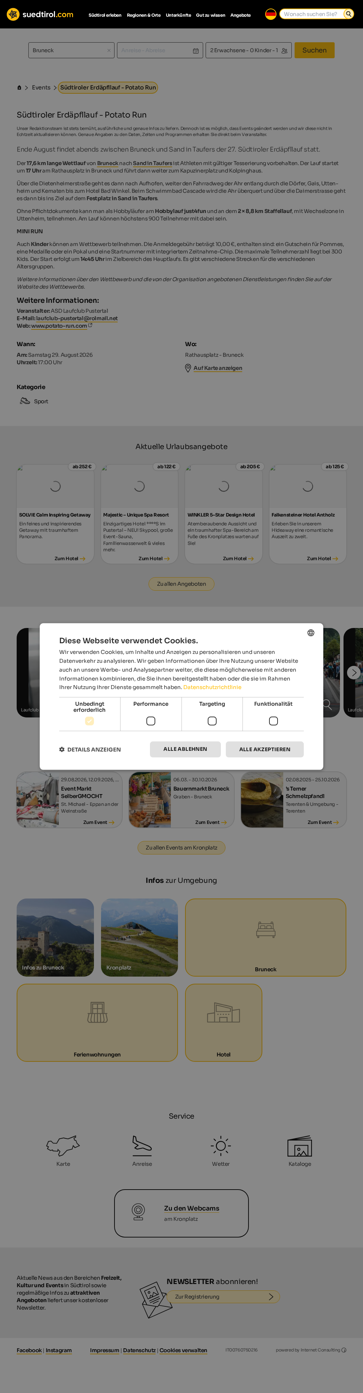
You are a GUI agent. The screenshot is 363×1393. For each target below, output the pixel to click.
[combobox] (310, 633)
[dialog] (181, 696)
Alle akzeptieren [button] (264, 749)
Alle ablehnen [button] (185, 749)
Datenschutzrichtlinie (212, 687)
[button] (90, 749)
